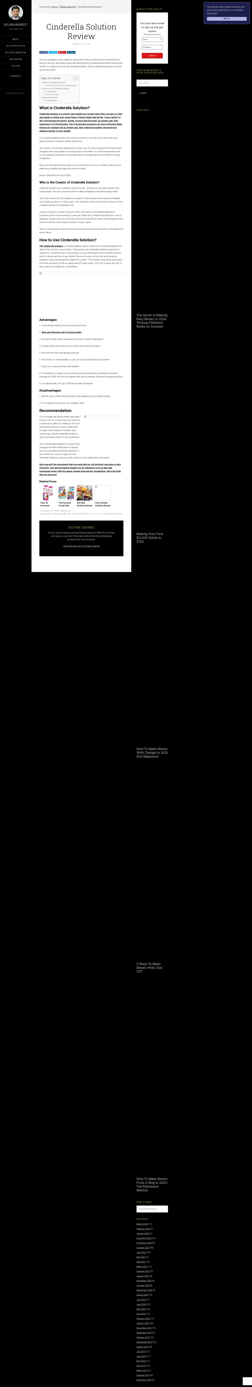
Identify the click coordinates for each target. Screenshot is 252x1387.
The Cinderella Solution (51, 246)
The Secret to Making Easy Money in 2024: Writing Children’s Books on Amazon (151, 320)
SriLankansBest (16, 25)
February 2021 (143, 1271)
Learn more (212, 13)
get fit (94, 514)
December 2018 (143, 1380)
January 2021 (142, 1276)
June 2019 (141, 1356)
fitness (86, 514)
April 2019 (141, 1366)
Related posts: (52, 100)
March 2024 (142, 1224)
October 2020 (142, 1285)
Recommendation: (50, 97)
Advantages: (51, 92)
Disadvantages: (53, 94)
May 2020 (141, 1309)
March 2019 (142, 1370)
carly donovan (59, 514)
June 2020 (141, 1304)
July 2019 (140, 1351)
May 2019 (141, 1361)
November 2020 (144, 1281)
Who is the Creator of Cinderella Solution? (62, 85)
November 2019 (144, 1332)
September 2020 (144, 1290)
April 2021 (141, 1262)
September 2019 (144, 1342)
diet (69, 514)
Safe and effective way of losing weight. (62, 332)
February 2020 (143, 1318)
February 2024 (143, 1229)
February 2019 (143, 1375)
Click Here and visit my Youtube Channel (81, 546)
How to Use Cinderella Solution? (56, 89)
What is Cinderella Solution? (54, 82)
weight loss (117, 514)
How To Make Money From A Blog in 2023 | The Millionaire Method (152, 1184)
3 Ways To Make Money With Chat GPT (149, 968)
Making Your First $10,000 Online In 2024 (149, 538)
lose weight (104, 514)
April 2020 (141, 1314)
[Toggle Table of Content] (74, 79)
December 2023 (143, 1238)
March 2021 (142, 1266)
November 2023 (144, 1243)
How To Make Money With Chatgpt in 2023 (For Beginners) (152, 752)
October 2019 (142, 1337)
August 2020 (142, 1295)
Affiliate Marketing (61, 511)
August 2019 (142, 1347)
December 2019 (143, 1328)
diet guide (77, 514)
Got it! (227, 19)
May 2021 (141, 1257)
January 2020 (142, 1323)
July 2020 (140, 1299)
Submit (143, 93)
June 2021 (141, 1252)
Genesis (21, 93)
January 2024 (142, 1233)
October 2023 (142, 1247)
